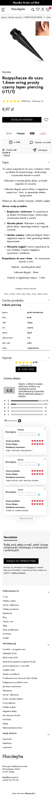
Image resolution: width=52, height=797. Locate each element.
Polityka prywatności (11, 609)
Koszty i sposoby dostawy (13, 698)
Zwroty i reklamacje (10, 605)
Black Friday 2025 (10, 657)
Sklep (5, 625)
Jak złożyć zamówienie (12, 686)
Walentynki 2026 (10, 653)
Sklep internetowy (22, 793)
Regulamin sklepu (10, 711)
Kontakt (6, 638)
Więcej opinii (26, 518)
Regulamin (31, 567)
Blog (5, 617)
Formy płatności (9, 703)
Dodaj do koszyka (22, 119)
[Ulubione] (38, 9)
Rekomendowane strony (12, 727)
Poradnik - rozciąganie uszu (14, 649)
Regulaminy (7, 613)
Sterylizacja (7, 690)
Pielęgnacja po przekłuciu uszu (15, 682)
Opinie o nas (8, 621)
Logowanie (7, 747)
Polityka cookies (9, 600)
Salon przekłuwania (10, 629)
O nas (5, 596)
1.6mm (48, 17)
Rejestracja (7, 743)
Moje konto (7, 739)
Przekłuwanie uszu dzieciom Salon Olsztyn (20, 678)
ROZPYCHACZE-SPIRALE (33, 17)
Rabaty (5, 723)
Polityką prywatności (19, 573)
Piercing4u (6, 71)
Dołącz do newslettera (21, 561)
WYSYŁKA (7, 634)
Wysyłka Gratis (9, 670)
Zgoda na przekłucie (11, 674)
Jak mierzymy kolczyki (11, 715)
